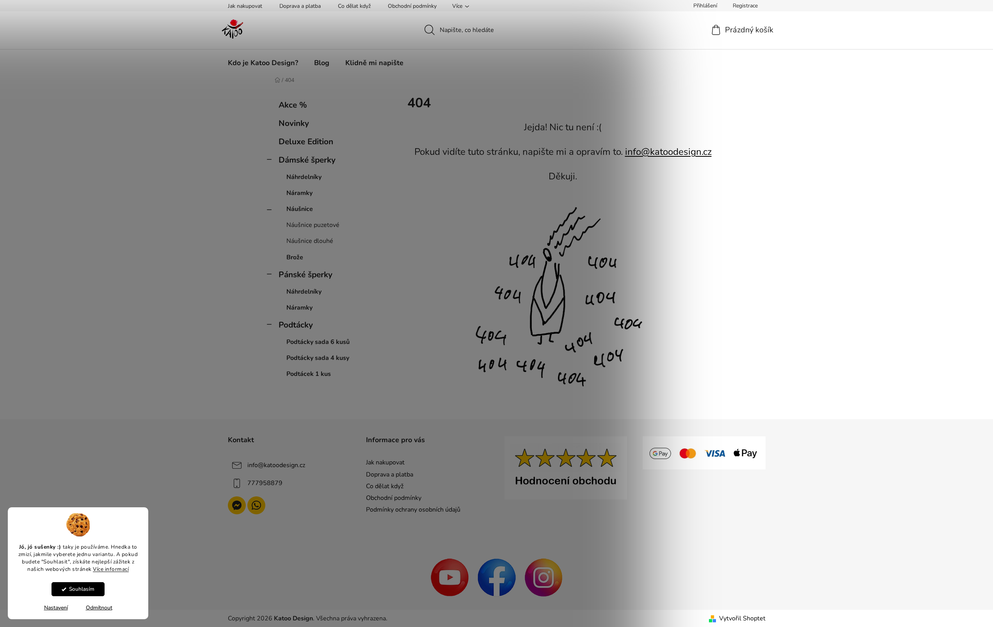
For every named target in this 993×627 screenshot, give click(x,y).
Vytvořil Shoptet (742, 618)
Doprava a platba (300, 6)
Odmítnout (99, 607)
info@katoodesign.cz (668, 151)
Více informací (111, 569)
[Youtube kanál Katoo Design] (449, 577)
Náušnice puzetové (312, 225)
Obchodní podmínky (412, 6)
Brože (294, 257)
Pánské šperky (305, 274)
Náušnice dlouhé (309, 241)
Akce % (293, 104)
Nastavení (56, 607)
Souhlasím (81, 589)
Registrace (745, 5)
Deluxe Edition (306, 141)
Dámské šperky (307, 159)
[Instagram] (543, 577)
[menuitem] (263, 63)
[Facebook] (496, 577)
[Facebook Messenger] (237, 505)
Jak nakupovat (245, 6)
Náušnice (299, 209)
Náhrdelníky (304, 177)
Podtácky (296, 324)
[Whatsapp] (256, 505)
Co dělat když (354, 6)
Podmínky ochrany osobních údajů (413, 509)
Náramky (299, 193)
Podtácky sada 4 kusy (317, 358)
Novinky (294, 123)
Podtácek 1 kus (308, 374)
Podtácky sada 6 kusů (318, 342)
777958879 (264, 483)
